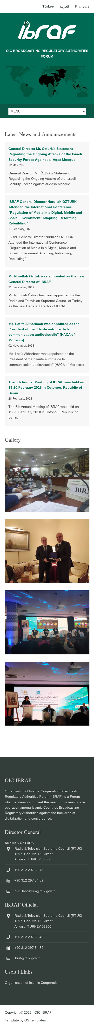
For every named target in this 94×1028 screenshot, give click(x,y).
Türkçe (48, 6)
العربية (64, 6)
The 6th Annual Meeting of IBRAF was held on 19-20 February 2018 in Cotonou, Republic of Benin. (46, 387)
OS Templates (35, 1020)
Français (82, 6)
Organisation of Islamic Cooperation (32, 983)
